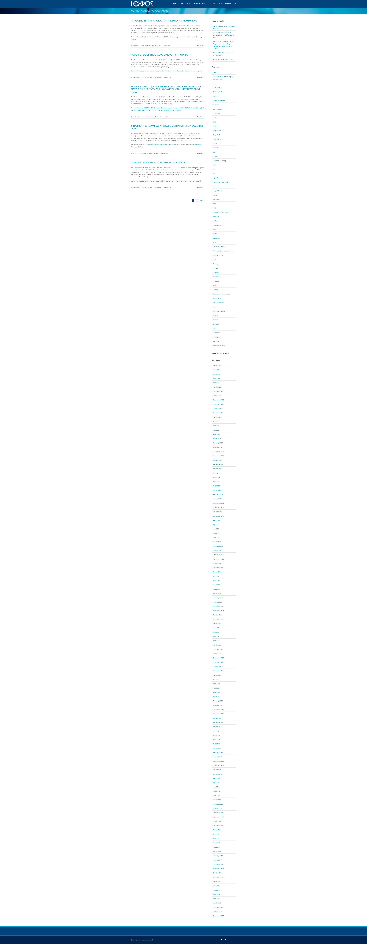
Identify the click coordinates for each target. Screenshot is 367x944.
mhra (214, 204)
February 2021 (218, 649)
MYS (214, 208)
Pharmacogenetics (219, 247)
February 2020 (218, 701)
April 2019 (216, 744)
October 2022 (217, 563)
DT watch (216, 148)
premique (216, 272)
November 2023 (218, 507)
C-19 (214, 83)
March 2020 (217, 696)
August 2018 (217, 778)
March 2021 (217, 645)
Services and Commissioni (221, 294)
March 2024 (217, 490)
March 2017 (217, 851)
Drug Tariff (216, 135)
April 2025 (216, 434)
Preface (215, 268)
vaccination (216, 333)
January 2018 (217, 808)
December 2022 (218, 555)
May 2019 (216, 739)
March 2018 (217, 800)
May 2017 (216, 843)
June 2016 (216, 890)
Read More (200, 46)
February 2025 (218, 443)
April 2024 (216, 486)
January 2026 (217, 396)
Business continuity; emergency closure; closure (223, 78)
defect (215, 126)
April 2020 (216, 692)
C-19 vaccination (218, 92)
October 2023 (217, 512)
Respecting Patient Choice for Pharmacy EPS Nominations (164, 21)
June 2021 (216, 632)
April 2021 (216, 641)
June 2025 (216, 426)
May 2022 (216, 585)
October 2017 (217, 821)
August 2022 (217, 572)
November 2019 (218, 714)
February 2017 (218, 856)
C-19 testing (217, 87)
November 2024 (218, 456)
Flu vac (215, 156)
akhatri (134, 153)
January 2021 (217, 653)
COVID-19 (216, 113)
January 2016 (217, 911)
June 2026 (216, 374)
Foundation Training (219, 161)
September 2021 (218, 619)
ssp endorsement (219, 311)
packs (215, 234)
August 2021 (217, 623)
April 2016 (216, 899)
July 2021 (216, 628)
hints (214, 169)
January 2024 (217, 499)
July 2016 (216, 886)
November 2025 (218, 404)
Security (215, 290)
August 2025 (217, 417)
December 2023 (218, 503)
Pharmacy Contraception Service (223, 251)
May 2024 (216, 482)
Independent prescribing (221, 182)
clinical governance (219, 100)
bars (214, 72)
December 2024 (218, 451)
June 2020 (216, 684)
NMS (214, 229)
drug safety (217, 130)
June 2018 (216, 787)
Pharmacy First (218, 255)
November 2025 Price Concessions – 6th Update (159, 55)
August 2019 (217, 727)
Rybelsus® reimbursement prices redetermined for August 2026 (223, 35)
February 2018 (218, 804)
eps (214, 152)
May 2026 (216, 378)
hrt (214, 173)
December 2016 (218, 864)
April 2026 (216, 383)
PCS (214, 242)
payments (216, 238)
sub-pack (216, 324)
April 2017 (216, 847)
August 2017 (217, 830)
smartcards (217, 298)
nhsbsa (215, 221)
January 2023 (217, 550)
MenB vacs (216, 199)
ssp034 (215, 320)
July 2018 (216, 782)
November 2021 (218, 610)
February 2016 (218, 907)
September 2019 (218, 722)
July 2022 (216, 576)
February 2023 (218, 546)
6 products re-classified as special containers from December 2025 (159, 145)
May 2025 (216, 430)
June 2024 (216, 477)
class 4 (215, 96)
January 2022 (217, 602)
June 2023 (216, 529)
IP (213, 186)
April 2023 (216, 537)
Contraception (217, 109)
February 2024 (218, 494)
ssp (214, 307)
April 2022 (216, 589)
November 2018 (218, 765)
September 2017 (218, 825)
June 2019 (216, 735)
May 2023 (216, 533)
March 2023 (217, 542)
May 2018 (216, 791)
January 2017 (217, 860)
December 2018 (218, 761)
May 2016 (216, 894)
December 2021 (218, 606)
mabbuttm (135, 46)
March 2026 (217, 387)
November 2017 (218, 817)
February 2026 (218, 391)
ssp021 (215, 315)
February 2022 (218, 598)
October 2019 (217, 718)
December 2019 (218, 709)
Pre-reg (215, 264)
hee (214, 165)
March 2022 (217, 593)
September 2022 (218, 568)
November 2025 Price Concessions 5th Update (158, 163)
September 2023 (218, 516)
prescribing (216, 277)
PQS (214, 259)
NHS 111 (216, 216)
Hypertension (217, 178)
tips (214, 328)
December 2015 (218, 916)
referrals (216, 281)
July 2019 (216, 731)
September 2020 (218, 671)
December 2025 (218, 400)
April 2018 (216, 795)
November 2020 (218, 662)
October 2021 (217, 615)
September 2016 (218, 877)
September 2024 (218, 464)
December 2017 (218, 813)
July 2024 (216, 473)
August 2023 (217, 520)
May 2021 (216, 636)
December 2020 (218, 658)
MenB (215, 195)
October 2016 (217, 873)
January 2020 (217, 705)
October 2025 (217, 408)
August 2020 (217, 675)
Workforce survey (219, 345)
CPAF (214, 118)
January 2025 (217, 447)
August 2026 (217, 365)
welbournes (136, 77)
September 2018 (218, 774)
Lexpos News (156, 46)
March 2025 (217, 439)
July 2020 (216, 679)
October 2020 (217, 666)
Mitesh (134, 117)
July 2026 (216, 370)
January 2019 (217, 757)
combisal (216, 105)
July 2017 (216, 834)
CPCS (214, 122)
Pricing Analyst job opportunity (223, 59)
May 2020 (216, 688)
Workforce (216, 341)
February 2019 (218, 752)
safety (215, 285)
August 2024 (217, 469)
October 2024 (217, 460)
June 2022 (216, 580)
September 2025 (218, 413)
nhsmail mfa (217, 225)
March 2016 (217, 903)
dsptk (215, 143)
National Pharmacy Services (222, 212)
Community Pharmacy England (192, 71)
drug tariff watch (218, 139)
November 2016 (218, 868)
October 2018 (217, 770)
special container (218, 302)
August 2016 (217, 881)
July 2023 (216, 525)
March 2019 (217, 748)
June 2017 (216, 838)
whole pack (216, 337)
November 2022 (218, 559)
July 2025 (216, 421)
